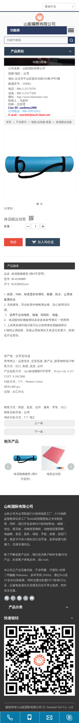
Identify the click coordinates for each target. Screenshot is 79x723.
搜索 (71, 40)
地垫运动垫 (54, 474)
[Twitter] (25, 598)
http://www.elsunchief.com (32, 96)
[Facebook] (6, 598)
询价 (13, 242)
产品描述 (13, 265)
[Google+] (13, 598)
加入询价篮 (46, 242)
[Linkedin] (19, 598)
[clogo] (39, 19)
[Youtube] (31, 598)
